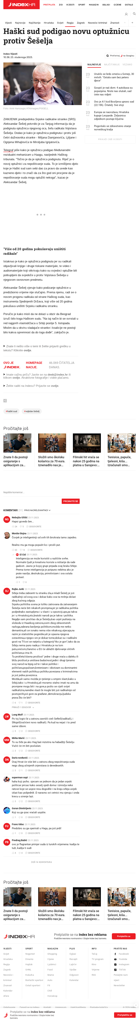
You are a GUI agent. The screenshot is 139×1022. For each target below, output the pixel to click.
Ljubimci (51, 964)
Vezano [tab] (127, 64)
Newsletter (119, 985)
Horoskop (52, 996)
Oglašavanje (9, 1007)
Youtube (123, 959)
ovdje (16, 377)
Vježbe (73, 969)
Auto (49, 980)
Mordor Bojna (19, 533)
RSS (94, 975)
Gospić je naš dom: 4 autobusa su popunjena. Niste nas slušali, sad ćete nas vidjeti (113, 91)
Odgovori (74, 975)
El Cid (23, 554)
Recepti (73, 959)
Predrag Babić (19, 840)
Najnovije (20, 22)
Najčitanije (35, 22)
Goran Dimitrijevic (21, 808)
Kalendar (7, 990)
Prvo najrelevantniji (36, 510)
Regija (70, 22)
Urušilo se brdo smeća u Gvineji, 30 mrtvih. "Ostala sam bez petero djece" (114, 77)
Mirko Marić (18, 738)
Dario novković (20, 757)
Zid (61, 5)
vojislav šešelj (31, 411)
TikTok (122, 969)
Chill (49, 990)
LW (7, 716)
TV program (98, 959)
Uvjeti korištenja (78, 1007)
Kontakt (47, 1007)
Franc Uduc (18, 824)
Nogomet (30, 954)
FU (6, 826)
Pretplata (49, 5)
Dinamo (29, 959)
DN (7, 759)
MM (6, 740)
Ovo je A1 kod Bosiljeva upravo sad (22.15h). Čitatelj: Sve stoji (114, 103)
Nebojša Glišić (19, 517)
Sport (81, 5)
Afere (6, 996)
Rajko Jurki (18, 589)
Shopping (52, 954)
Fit (48, 985)
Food (50, 969)
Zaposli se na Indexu (29, 1007)
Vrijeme (96, 969)
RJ (6, 591)
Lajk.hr (73, 964)
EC (17, 554)
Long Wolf (17, 714)
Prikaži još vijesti (110, 139)
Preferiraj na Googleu (122, 55)
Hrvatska (49, 22)
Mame (50, 975)
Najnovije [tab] (94, 64)
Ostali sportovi (32, 985)
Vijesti (70, 5)
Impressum (60, 1007)
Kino (94, 964)
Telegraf (8, 150)
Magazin (52, 948)
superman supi (20, 777)
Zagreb (81, 22)
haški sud (11, 411)
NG (7, 519)
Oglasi (106, 5)
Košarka (29, 975)
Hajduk (29, 964)
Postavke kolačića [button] (99, 1007)
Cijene (117, 5)
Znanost (114, 22)
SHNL (28, 969)
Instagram (124, 964)
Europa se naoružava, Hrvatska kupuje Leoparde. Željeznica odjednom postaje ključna (111, 115)
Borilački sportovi (34, 980)
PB (6, 842)
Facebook (124, 954)
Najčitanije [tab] (112, 64)
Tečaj (94, 954)
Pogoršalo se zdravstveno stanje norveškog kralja (112, 128)
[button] (7, 442)
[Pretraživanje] (133, 14)
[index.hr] (21, 4)
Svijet (60, 22)
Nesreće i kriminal (97, 22)
